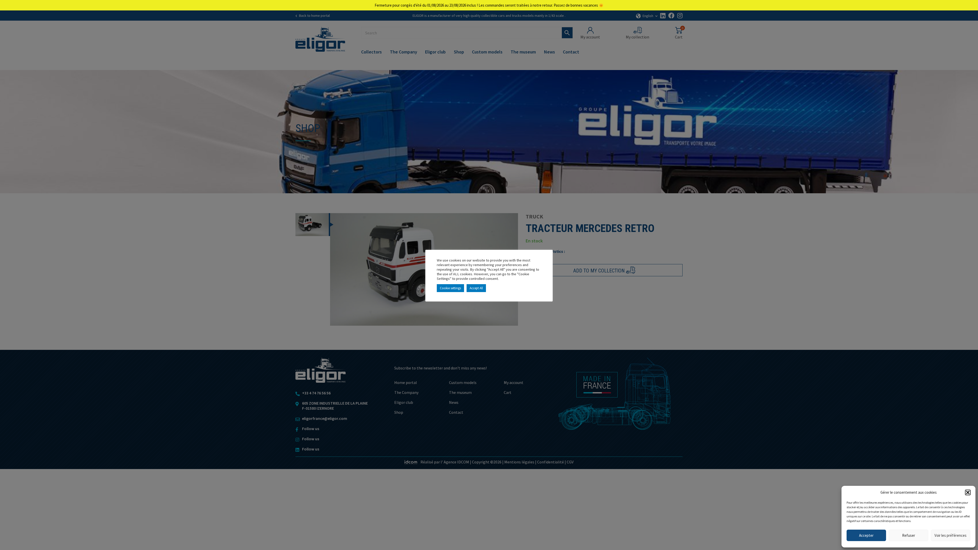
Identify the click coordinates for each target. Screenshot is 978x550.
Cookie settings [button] (450, 288)
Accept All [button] (476, 288)
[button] (967, 492)
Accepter (866, 535)
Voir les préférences (950, 535)
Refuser (908, 535)
